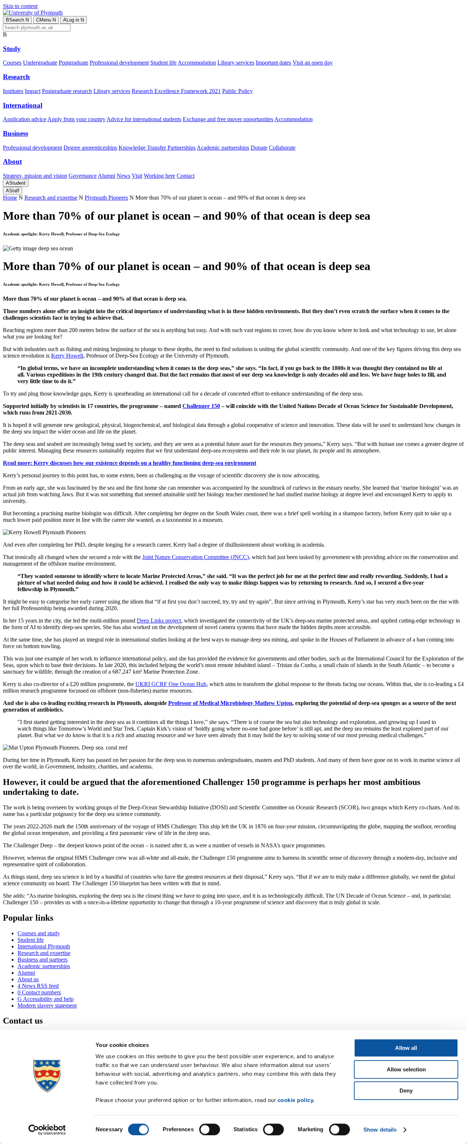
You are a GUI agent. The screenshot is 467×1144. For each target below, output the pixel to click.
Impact (32, 91)
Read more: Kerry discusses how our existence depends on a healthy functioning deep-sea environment (129, 463)
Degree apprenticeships (90, 148)
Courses (12, 62)
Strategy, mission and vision (35, 176)
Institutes (13, 91)
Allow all (406, 1048)
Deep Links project (159, 620)
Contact (185, 176)
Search (17, 20)
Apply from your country (76, 119)
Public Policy (237, 91)
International (22, 105)
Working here (159, 176)
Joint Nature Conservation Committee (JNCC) (195, 557)
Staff (12, 190)
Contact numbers (39, 992)
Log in (73, 20)
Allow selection (406, 1069)
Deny (406, 1090)
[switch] (209, 1129)
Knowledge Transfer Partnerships (157, 148)
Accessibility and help (46, 999)
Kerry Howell (67, 356)
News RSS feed (38, 986)
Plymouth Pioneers (106, 197)
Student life (163, 62)
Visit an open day (313, 62)
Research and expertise (50, 197)
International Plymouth (44, 946)
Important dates (273, 62)
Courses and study (39, 933)
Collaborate (282, 148)
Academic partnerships (223, 148)
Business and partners (42, 959)
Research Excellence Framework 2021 (176, 91)
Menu (46, 20)
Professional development (119, 62)
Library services (235, 62)
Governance (83, 176)
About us (28, 979)
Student (16, 183)
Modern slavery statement (47, 1005)
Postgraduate (73, 62)
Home (10, 197)
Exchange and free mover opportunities (228, 119)
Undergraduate (40, 62)
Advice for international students (144, 119)
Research (16, 77)
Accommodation (197, 62)
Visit (137, 176)
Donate (259, 148)
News (123, 176)
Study (12, 49)
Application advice (24, 119)
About (12, 161)
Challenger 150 (201, 406)
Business (15, 133)
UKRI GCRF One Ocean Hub (171, 684)
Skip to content (20, 6)
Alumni (106, 176)
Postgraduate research (67, 91)
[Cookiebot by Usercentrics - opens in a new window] (47, 1129)
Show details (380, 1129)
